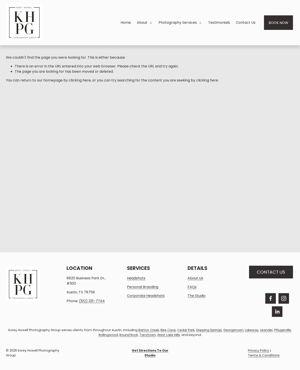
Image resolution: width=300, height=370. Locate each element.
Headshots (136, 278)
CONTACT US (271, 272)
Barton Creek (148, 330)
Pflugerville (282, 330)
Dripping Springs (209, 330)
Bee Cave (168, 330)
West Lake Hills (168, 335)
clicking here (80, 80)
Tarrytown (147, 335)
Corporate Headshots (146, 295)
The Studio (197, 295)
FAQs (192, 286)
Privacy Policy (258, 350)
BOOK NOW (278, 22)
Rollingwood (108, 335)
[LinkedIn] (277, 311)
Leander (266, 330)
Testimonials (219, 22)
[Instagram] (283, 298)
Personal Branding (142, 286)
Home (126, 22)
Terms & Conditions (264, 355)
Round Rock (128, 335)
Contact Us (245, 22)
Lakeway (251, 330)
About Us (195, 278)
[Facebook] (270, 298)
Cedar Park (186, 330)
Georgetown (233, 330)
